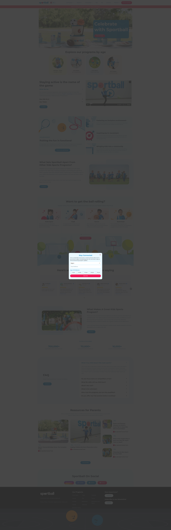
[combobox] (85, 263)
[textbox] (84, 263)
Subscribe (85, 275)
